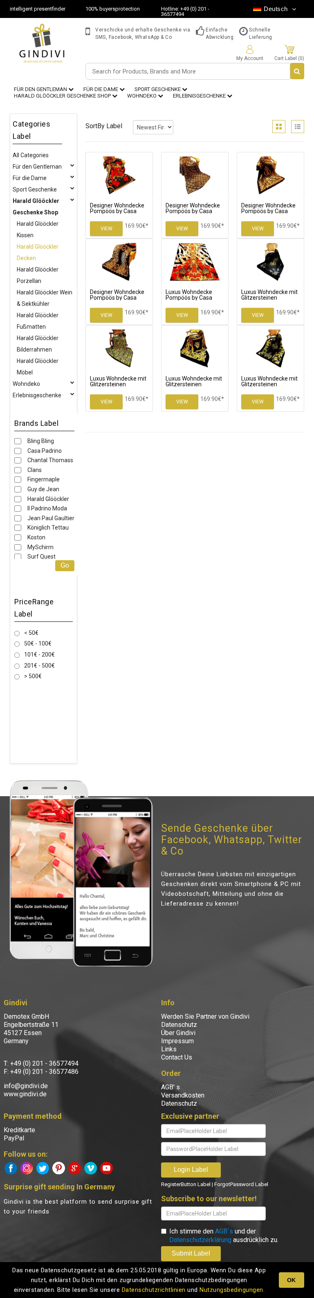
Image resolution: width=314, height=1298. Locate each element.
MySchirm (40, 547)
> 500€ (33, 676)
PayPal (14, 1138)
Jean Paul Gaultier (50, 518)
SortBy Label (103, 126)
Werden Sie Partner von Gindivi (205, 1016)
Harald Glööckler (48, 499)
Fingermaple (43, 479)
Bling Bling (40, 441)
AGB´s (224, 1231)
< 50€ (31, 633)
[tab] (278, 126)
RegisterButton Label (186, 1184)
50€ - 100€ (38, 643)
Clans (34, 470)
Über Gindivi (178, 1033)
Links (169, 1049)
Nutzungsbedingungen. (232, 1290)
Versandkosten (182, 1095)
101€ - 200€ (39, 654)
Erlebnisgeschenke (200, 96)
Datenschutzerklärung (200, 1240)
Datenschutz (179, 1025)
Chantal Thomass (50, 460)
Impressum (177, 1041)
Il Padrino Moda (47, 508)
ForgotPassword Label (241, 1184)
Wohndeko (142, 96)
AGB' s (170, 1087)
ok (291, 1280)
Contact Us (176, 1057)
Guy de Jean (43, 489)
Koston (36, 537)
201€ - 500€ (39, 665)
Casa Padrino (44, 451)
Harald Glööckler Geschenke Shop (63, 96)
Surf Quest (41, 556)
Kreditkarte (19, 1130)
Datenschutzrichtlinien (154, 1290)
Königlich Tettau (48, 527)
